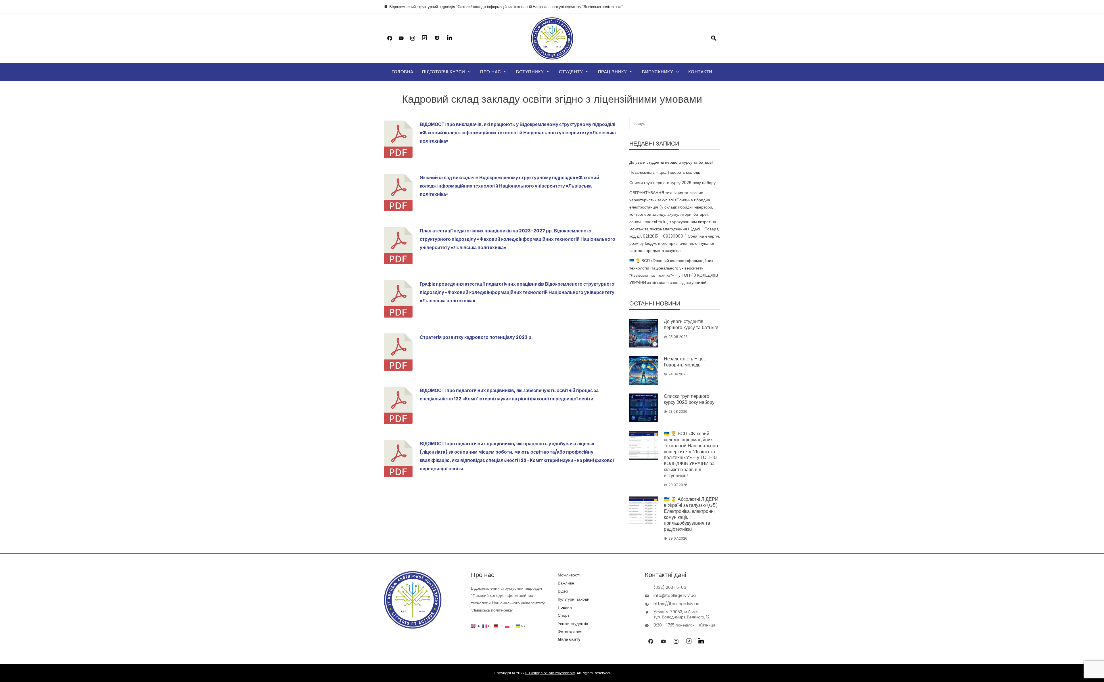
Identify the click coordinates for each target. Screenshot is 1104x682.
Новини (565, 607)
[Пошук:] (674, 123)
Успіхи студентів (573, 623)
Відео (563, 591)
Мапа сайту (569, 639)
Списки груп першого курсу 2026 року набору (672, 183)
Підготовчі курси (443, 72)
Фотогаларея (570, 632)
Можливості (569, 575)
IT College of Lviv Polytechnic (550, 672)
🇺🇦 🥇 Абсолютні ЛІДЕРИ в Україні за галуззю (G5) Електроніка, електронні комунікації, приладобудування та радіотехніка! (691, 514)
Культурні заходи (573, 599)
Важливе (566, 583)
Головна (402, 72)
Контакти (700, 72)
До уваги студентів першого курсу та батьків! (671, 162)
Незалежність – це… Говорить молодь (664, 172)
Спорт (563, 615)
